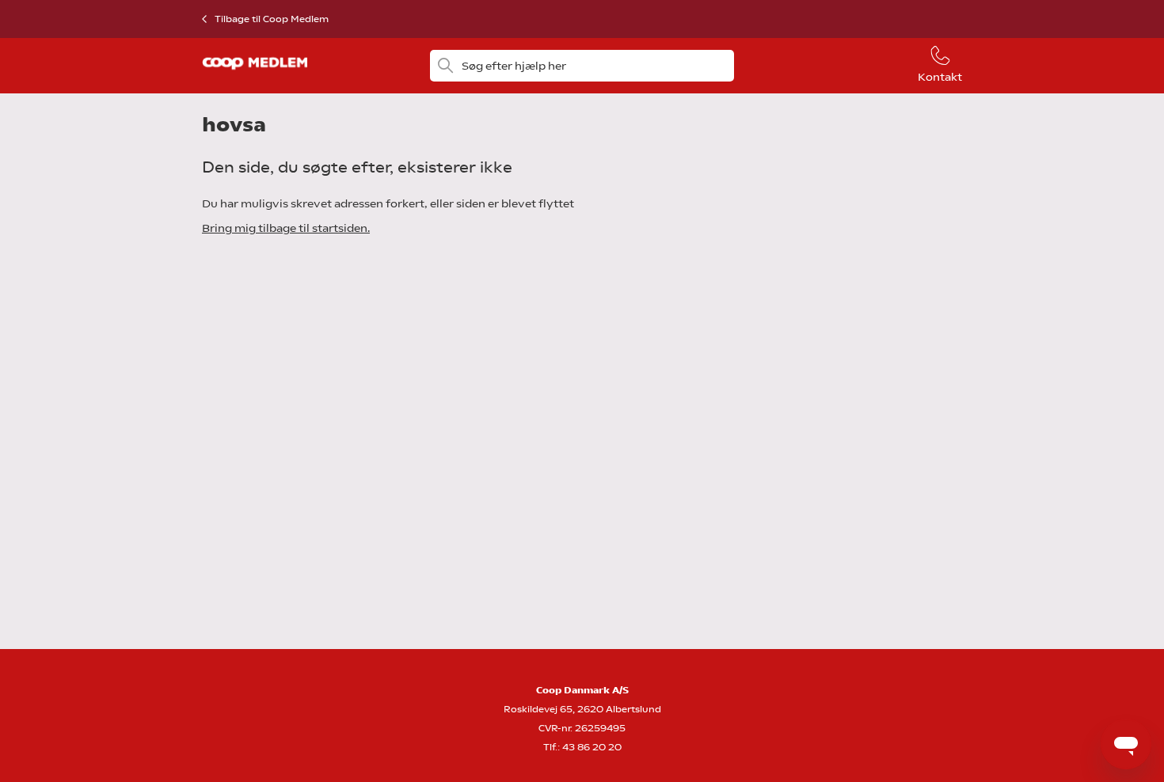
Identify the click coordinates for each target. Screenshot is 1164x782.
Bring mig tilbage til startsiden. (286, 228)
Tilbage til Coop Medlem (272, 19)
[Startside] (254, 74)
